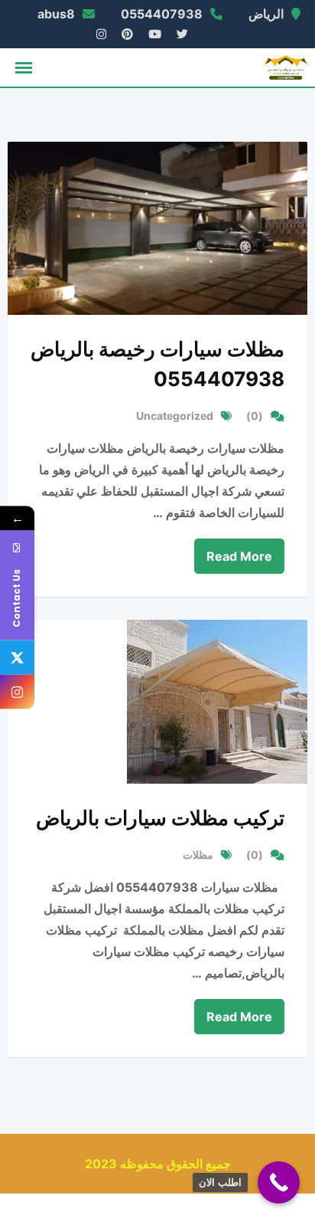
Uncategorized (174, 415)
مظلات (198, 854)
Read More (239, 556)
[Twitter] (17, 657)
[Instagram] (17, 692)
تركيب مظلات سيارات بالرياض (160, 818)
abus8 (56, 13)
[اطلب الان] (279, 1182)
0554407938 (162, 13)
